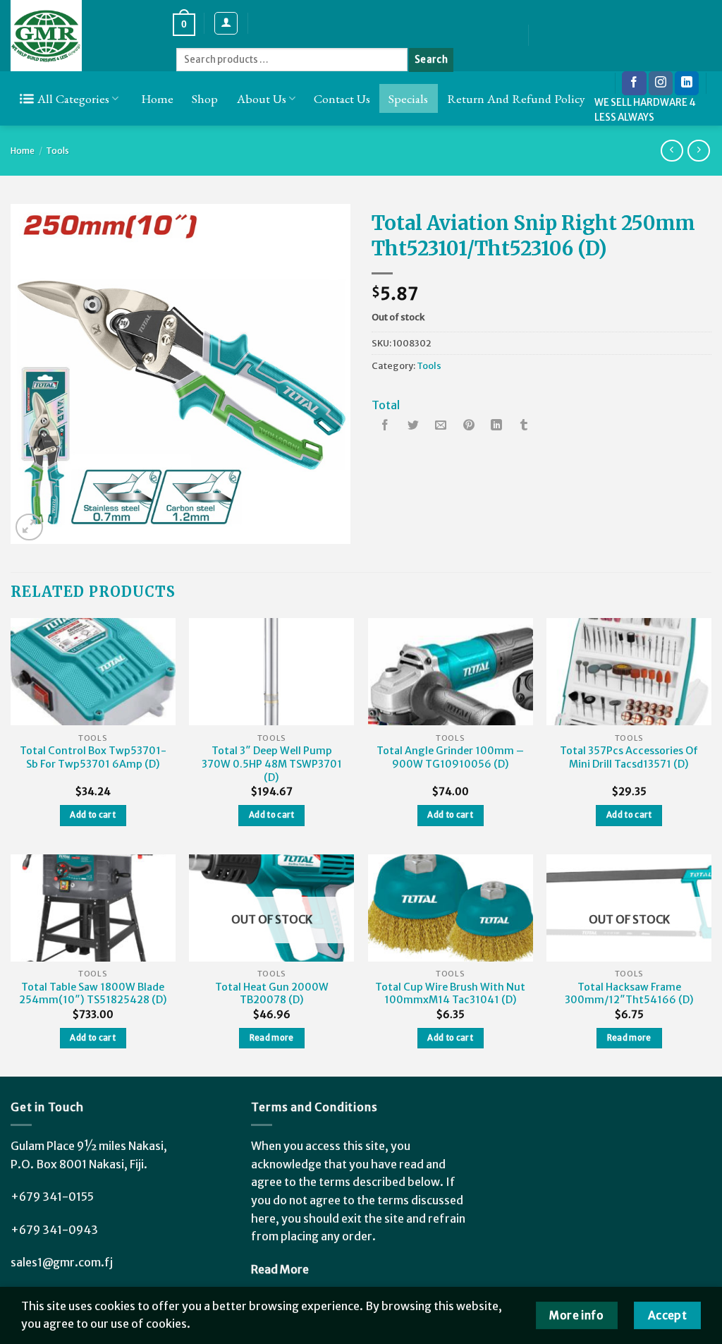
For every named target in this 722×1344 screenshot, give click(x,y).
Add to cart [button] (93, 815)
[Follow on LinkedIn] (687, 83)
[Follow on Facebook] (634, 83)
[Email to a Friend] (440, 426)
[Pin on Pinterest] (469, 426)
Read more (272, 1038)
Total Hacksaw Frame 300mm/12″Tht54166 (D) (629, 994)
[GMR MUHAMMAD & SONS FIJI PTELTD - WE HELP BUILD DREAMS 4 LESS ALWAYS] (81, 35)
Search (431, 60)
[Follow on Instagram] (661, 83)
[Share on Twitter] (413, 426)
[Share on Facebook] (385, 426)
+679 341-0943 (54, 1230)
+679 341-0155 (52, 1196)
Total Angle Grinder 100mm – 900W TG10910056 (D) (450, 757)
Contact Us (342, 98)
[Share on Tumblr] (524, 426)
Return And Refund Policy (516, 98)
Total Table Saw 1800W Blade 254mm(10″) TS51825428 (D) (93, 994)
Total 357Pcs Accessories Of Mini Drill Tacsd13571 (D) (629, 757)
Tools (57, 150)
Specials (408, 98)
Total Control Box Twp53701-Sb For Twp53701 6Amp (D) (93, 757)
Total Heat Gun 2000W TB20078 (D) (272, 994)
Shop (205, 98)
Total (386, 405)
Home (157, 98)
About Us (261, 98)
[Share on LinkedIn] (496, 426)
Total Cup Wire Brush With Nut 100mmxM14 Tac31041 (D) (450, 994)
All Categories (73, 98)
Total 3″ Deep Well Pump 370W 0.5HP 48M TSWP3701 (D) (272, 763)
